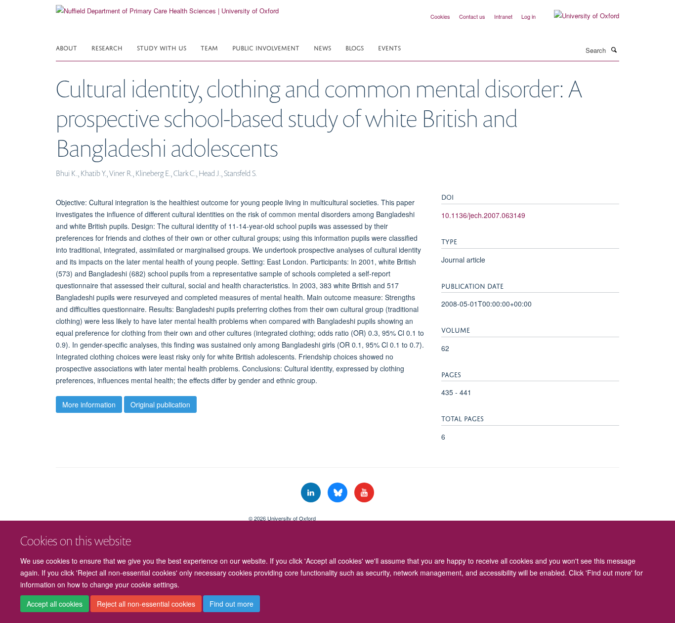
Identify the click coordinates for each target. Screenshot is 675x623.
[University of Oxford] (579, 16)
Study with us (161, 47)
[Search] (613, 49)
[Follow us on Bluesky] (338, 492)
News (322, 47)
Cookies (440, 16)
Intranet (503, 16)
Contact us (472, 16)
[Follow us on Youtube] (364, 492)
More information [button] (89, 404)
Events (389, 47)
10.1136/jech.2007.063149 (483, 215)
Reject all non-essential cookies (146, 604)
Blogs (354, 47)
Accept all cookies (55, 604)
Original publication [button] (160, 404)
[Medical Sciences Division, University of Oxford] (145, 514)
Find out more (231, 604)
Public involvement (265, 47)
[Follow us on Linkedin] (312, 492)
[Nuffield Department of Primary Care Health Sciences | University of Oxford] (167, 7)
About (66, 47)
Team (209, 47)
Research (107, 47)
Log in (528, 16)
